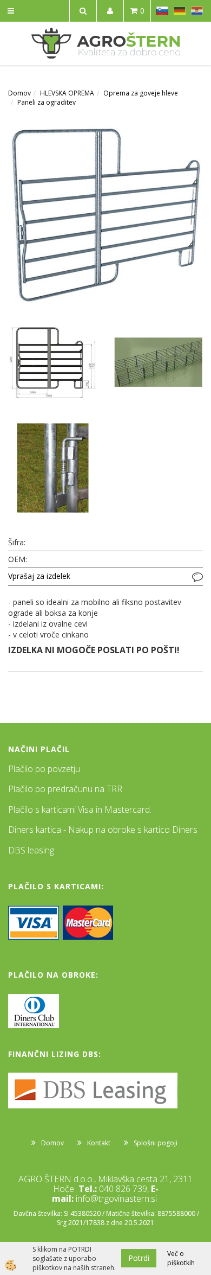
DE (180, 11)
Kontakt (98, 1143)
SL (162, 11)
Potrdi (138, 1258)
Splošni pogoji (155, 1143)
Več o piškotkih (181, 1258)
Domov (19, 93)
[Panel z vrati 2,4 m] (105, 213)
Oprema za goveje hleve (140, 93)
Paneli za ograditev (46, 102)
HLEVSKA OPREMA (67, 93)
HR (197, 11)
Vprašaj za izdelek (39, 576)
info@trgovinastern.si (116, 1198)
